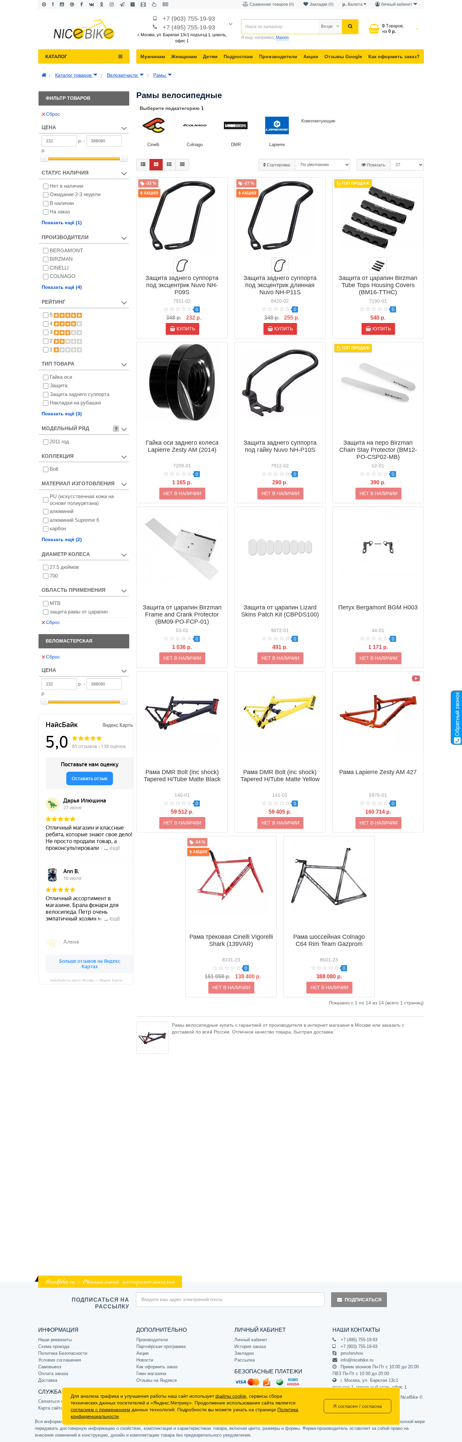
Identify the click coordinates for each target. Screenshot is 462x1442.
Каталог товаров (74, 75)
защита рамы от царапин (79, 611)
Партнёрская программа (161, 1346)
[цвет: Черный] (378, 266)
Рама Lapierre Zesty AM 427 (378, 772)
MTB (55, 603)
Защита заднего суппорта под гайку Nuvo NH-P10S (280, 446)
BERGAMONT (66, 250)
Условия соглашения (59, 1360)
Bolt (54, 469)
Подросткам (238, 56)
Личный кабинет (250, 1339)
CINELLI (59, 268)
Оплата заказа (53, 1373)
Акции (310, 56)
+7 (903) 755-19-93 (189, 18)
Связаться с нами (56, 1401)
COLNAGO (62, 276)
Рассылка (244, 1360)
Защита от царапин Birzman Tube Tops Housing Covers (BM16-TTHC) (378, 285)
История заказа (250, 1346)
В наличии (62, 203)
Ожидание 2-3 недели (75, 194)
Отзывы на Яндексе (156, 1380)
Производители (278, 56)
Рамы (160, 75)
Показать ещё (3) (62, 413)
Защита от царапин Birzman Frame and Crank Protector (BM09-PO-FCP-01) (182, 614)
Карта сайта (50, 1408)
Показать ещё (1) (62, 222)
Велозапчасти (123, 75)
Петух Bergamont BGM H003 (378, 607)
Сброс (53, 114)
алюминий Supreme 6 (74, 520)
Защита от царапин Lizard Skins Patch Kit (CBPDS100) (280, 611)
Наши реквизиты (55, 1339)
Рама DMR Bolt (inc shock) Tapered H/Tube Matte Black (182, 776)
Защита (58, 385)
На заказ (60, 211)
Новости (144, 1360)
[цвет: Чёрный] (182, 266)
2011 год (59, 441)
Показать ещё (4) (62, 287)
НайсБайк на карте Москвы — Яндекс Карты (86, 980)
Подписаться (363, 1299)
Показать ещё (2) (62, 539)
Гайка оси (61, 377)
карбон (58, 528)
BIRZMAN (61, 259)
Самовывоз (49, 1366)
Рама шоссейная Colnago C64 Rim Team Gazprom (329, 940)
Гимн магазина (151, 1373)
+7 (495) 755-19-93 (189, 27)
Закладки (244, 1353)
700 (54, 576)
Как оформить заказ (157, 1366)
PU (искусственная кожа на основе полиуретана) (82, 499)
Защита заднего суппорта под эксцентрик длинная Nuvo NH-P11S (280, 285)
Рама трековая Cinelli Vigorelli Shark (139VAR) (231, 940)
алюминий (61, 511)
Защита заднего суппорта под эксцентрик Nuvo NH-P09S (181, 285)
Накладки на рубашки (75, 402)
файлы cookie (230, 1396)
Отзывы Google (343, 56)
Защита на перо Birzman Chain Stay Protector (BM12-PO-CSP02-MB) (378, 449)
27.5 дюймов (64, 567)
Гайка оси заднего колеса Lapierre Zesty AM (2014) (182, 446)
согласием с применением (100, 1409)
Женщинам (184, 56)
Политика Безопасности (62, 1353)
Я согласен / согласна (357, 1406)
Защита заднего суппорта (79, 394)
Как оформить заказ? (394, 56)
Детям (210, 56)
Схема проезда (53, 1346)
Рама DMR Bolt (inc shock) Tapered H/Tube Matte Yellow (280, 776)
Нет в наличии (66, 186)
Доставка (47, 1380)
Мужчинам (152, 56)
